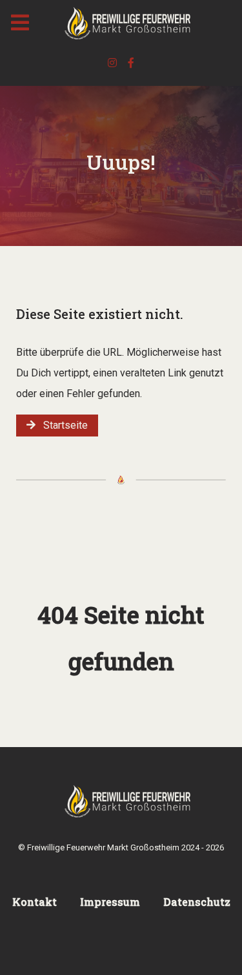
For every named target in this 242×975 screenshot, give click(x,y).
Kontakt (34, 901)
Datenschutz (196, 901)
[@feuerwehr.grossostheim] (114, 63)
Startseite (61, 425)
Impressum (110, 901)
